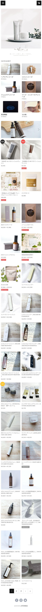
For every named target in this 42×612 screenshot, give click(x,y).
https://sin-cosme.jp (25, 600)
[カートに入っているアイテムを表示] (39, 3)
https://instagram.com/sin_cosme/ (21, 600)
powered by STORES (21, 606)
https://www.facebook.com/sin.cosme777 (16, 600)
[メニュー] (3, 3)
